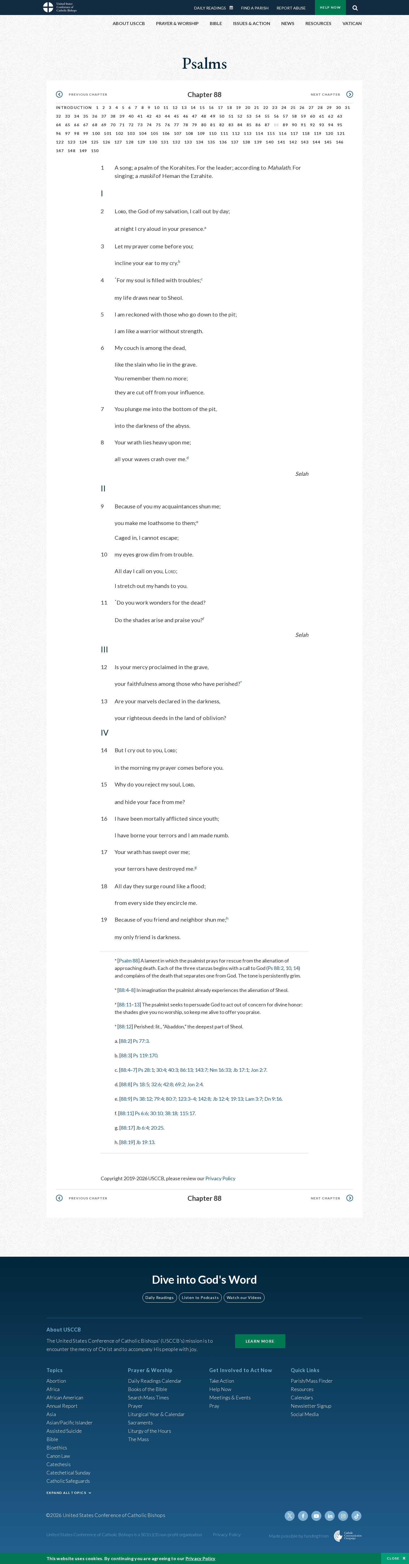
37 (104, 116)
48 (203, 116)
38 (113, 116)
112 (236, 133)
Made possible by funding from (299, 1535)
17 (220, 107)
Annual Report (62, 1406)
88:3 (125, 1055)
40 (131, 116)
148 (71, 150)
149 (83, 150)
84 (240, 124)
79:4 (159, 1099)
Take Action (221, 1381)
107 (178, 133)
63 (340, 116)
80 (203, 124)
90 (294, 124)
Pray (214, 1406)
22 (265, 107)
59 (303, 116)
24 (284, 107)
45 (176, 116)
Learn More (260, 1341)
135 (211, 142)
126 (106, 142)
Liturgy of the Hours (149, 1431)
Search (355, 6)
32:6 (156, 1084)
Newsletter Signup (311, 1406)
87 (267, 124)
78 (185, 124)
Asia (51, 1414)
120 (329, 133)
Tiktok (356, 1516)
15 (202, 107)
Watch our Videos (244, 1297)
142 (293, 142)
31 (347, 107)
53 (249, 116)
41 (140, 116)
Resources (302, 1389)
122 (60, 142)
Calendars (302, 1397)
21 (256, 107)
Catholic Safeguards (68, 1481)
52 (240, 116)
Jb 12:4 (220, 1099)
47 (194, 116)
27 (311, 107)
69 (104, 124)
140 (270, 142)
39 (122, 116)
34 (76, 116)
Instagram (343, 1516)
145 (328, 142)
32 (58, 116)
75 (158, 124)
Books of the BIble (147, 1389)
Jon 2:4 (195, 1084)
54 (258, 116)
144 (316, 142)
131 (165, 142)
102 (119, 133)
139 (258, 142)
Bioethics (56, 1447)
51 (231, 116)
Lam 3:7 (253, 1099)
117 (294, 133)
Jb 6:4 (142, 1128)
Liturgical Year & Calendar (156, 1414)
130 (153, 142)
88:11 (125, 1004)
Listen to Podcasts (200, 1297)
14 (193, 107)
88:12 (125, 1026)
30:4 (161, 1070)
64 (58, 124)
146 (340, 142)
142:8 (204, 1099)
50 (222, 116)
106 (166, 133)
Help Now (330, 7)
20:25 (157, 1128)
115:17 (187, 1113)
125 (95, 142)
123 (71, 142)
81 (212, 124)
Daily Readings (210, 8)
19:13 (236, 1099)
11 (166, 107)
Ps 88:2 (276, 968)
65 (67, 124)
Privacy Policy (220, 1178)
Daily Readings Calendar (233, 8)
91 (303, 124)
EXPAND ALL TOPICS (66, 1493)
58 (294, 116)
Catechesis (58, 1464)
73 (140, 124)
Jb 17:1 (240, 1070)
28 (320, 107)
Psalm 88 (128, 960)
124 (83, 142)
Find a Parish (254, 8)
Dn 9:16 (273, 1099)
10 (156, 107)
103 (131, 133)
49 (212, 116)
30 (338, 107)
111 (224, 133)
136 (223, 142)
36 (94, 116)
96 (58, 133)
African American (64, 1397)
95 (340, 124)
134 (200, 142)
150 (95, 150)
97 (67, 133)
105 (154, 133)
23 (274, 107)
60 (312, 116)
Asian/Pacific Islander (69, 1422)
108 (189, 133)
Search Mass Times (148, 1397)
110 (213, 133)
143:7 (201, 1070)
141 (281, 142)
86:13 (186, 1070)
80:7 (171, 1099)
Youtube (316, 1516)
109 (201, 133)
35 (85, 116)
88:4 (124, 990)
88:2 (125, 1041)
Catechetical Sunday (68, 1472)
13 (184, 107)
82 (222, 124)
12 (175, 107)
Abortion (56, 1381)
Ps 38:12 (142, 1099)
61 (321, 116)
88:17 (127, 1128)
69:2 (180, 1084)
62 (330, 116)
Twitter (290, 1516)
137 (235, 142)
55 (267, 116)
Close (393, 1558)
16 (211, 107)
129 (141, 142)
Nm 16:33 (220, 1070)
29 (329, 107)
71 (122, 124)
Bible (52, 1439)
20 (247, 107)
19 (238, 107)
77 (176, 124)
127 (118, 142)
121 (341, 133)
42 (149, 116)
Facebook (303, 1516)
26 (302, 107)
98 (76, 133)
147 (60, 150)
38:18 (171, 1113)
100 (96, 133)
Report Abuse (291, 8)
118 (306, 133)
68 (94, 124)
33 (67, 116)
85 (249, 124)
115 (271, 133)
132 (176, 142)
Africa (53, 1389)
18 (229, 107)
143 (305, 142)
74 (149, 124)
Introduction (74, 107)
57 (285, 116)
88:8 (125, 1084)
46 (185, 116)
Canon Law (58, 1456)
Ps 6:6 (141, 1113)
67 (85, 124)
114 (259, 133)
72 (131, 124)
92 (312, 124)
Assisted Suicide (64, 1431)
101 (108, 133)
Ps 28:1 (146, 1070)
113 (248, 133)
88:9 (125, 1099)
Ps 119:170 (145, 1055)
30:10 (156, 1113)
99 (85, 133)
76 (167, 124)
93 (321, 124)
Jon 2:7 (258, 1070)
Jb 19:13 (145, 1142)
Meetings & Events (230, 1397)
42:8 (168, 1084)
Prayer (135, 1406)
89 (285, 124)
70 (113, 124)
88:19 (127, 1142)
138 (246, 142)
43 (158, 116)
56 (276, 116)
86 (258, 124)
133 (188, 142)
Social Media (305, 1414)
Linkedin (330, 1516)
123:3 (184, 1099)
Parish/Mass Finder (312, 1381)
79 (194, 124)
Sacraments (140, 1422)
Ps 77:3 (141, 1041)
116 (283, 133)
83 (231, 124)
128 (130, 142)
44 (167, 116)
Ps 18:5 (141, 1084)
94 (330, 124)
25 (293, 107)
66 (76, 124)
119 (318, 133)
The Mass (138, 1439)
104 (143, 133)
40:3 (173, 1070)
